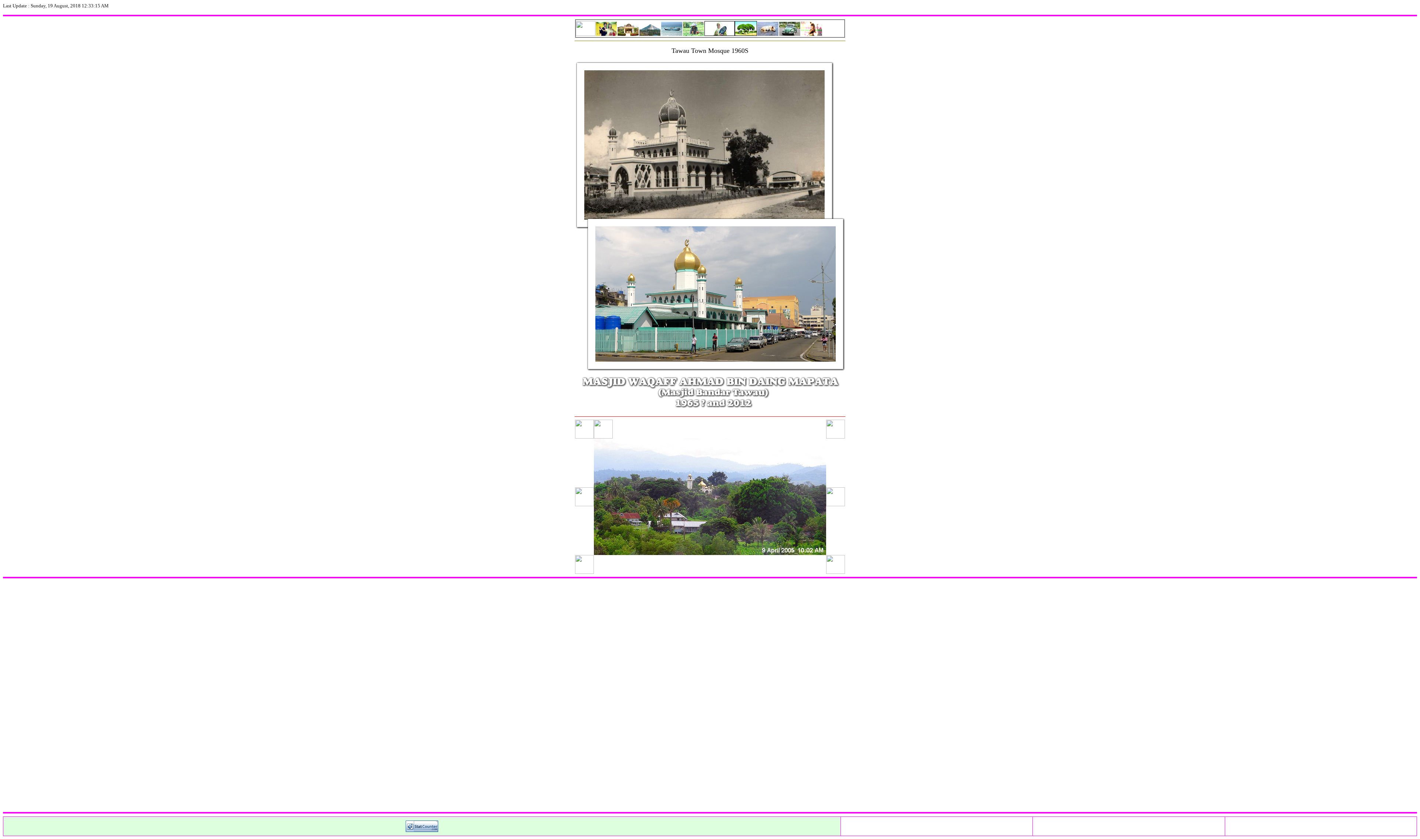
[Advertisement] (225, 695)
